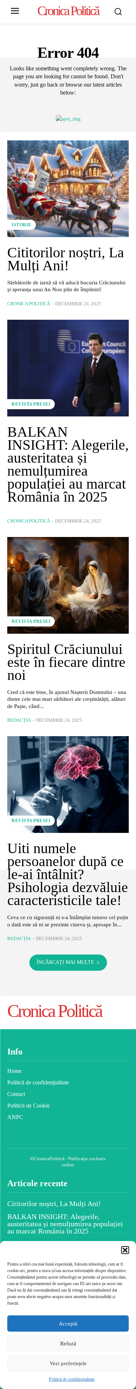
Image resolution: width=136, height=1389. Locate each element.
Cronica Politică (28, 303)
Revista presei (31, 404)
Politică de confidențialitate (72, 1379)
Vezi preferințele (68, 1363)
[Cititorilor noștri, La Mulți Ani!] (68, 188)
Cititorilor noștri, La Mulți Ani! (65, 259)
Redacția (19, 720)
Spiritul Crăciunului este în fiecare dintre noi (66, 662)
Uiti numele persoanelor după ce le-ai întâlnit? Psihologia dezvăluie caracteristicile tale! (67, 874)
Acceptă (68, 1324)
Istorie (22, 224)
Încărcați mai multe (65, 962)
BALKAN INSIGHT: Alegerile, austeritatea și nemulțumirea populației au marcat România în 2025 (68, 464)
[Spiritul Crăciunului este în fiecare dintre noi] (68, 585)
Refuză (68, 1343)
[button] (125, 1250)
